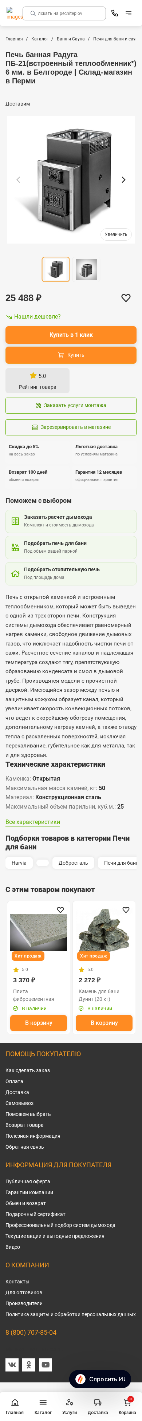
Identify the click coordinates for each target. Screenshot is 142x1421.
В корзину (38, 1022)
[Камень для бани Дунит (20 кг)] (104, 932)
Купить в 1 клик (71, 334)
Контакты (17, 1281)
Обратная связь (24, 1147)
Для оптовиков (23, 1292)
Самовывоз (19, 1103)
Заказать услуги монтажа (75, 405)
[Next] (123, 180)
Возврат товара (24, 1125)
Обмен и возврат (25, 1203)
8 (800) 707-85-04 (30, 1332)
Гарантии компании (29, 1192)
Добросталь (73, 863)
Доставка (17, 1092)
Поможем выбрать (28, 1114)
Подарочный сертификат (35, 1214)
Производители (24, 1303)
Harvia (19, 863)
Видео (12, 1247)
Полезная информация (32, 1136)
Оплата (14, 1081)
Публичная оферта (27, 1181)
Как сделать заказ (27, 1070)
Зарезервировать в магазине (76, 427)
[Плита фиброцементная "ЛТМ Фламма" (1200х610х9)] (38, 932)
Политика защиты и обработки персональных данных (70, 1314)
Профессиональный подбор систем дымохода (60, 1225)
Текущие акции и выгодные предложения (54, 1236)
